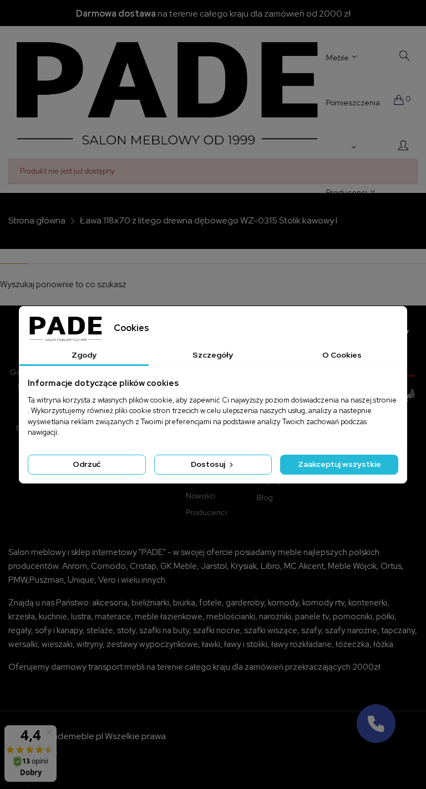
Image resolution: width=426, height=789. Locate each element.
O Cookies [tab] (342, 355)
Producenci (206, 512)
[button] (376, 723)
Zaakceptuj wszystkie (339, 464)
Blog (265, 497)
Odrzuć (86, 464)
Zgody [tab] (84, 355)
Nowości (200, 496)
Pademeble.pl (75, 736)
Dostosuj (209, 464)
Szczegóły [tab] (212, 355)
